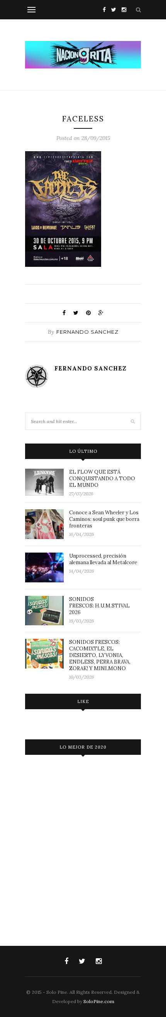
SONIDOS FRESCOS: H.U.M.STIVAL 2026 (99, 606)
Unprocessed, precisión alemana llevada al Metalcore (103, 559)
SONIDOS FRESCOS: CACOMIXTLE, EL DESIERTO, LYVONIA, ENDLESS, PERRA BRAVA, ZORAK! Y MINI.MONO (99, 655)
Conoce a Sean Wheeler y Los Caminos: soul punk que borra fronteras (104, 519)
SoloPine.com (98, 1001)
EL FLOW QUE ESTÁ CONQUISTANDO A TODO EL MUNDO (102, 478)
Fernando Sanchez (87, 332)
